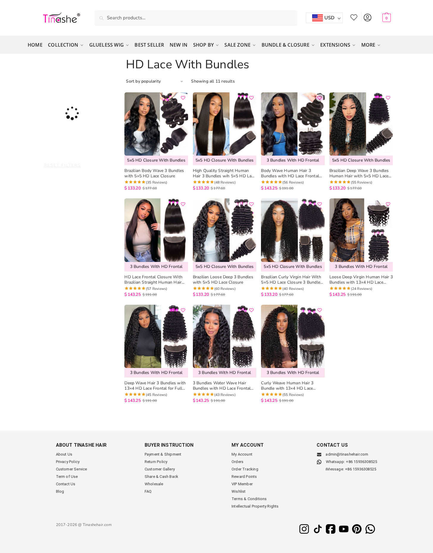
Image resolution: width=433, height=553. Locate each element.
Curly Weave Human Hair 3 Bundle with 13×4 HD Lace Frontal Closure (287, 385)
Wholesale (154, 484)
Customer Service (71, 469)
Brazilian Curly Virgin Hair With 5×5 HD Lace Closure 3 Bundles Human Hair (291, 279)
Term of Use (67, 476)
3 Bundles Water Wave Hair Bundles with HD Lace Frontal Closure (222, 385)
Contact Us (66, 484)
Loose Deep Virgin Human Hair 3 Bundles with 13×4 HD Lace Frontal (361, 279)
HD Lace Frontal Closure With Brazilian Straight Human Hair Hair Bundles (153, 279)
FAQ (148, 491)
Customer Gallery (160, 469)
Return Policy (156, 461)
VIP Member (242, 484)
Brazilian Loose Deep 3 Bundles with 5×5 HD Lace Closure (223, 279)
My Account (367, 16)
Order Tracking (245, 469)
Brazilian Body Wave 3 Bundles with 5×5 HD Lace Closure (154, 173)
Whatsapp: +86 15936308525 (351, 461)
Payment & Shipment (163, 454)
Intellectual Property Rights (255, 506)
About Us (64, 454)
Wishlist (353, 16)
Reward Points (244, 476)
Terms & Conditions (249, 499)
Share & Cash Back (161, 476)
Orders (237, 461)
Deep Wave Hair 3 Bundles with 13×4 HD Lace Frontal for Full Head (155, 385)
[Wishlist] (183, 98)
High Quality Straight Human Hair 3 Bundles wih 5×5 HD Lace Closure (224, 173)
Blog (60, 491)
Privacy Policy (68, 461)
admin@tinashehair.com (346, 454)
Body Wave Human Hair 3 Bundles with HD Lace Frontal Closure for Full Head (290, 173)
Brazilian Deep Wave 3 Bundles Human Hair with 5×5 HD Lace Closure (359, 173)
